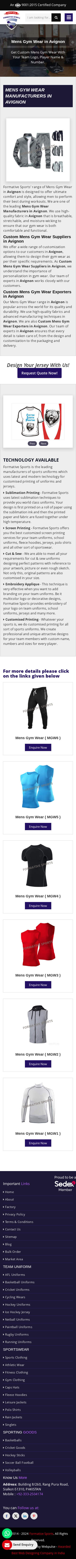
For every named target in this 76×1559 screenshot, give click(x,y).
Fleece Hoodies (15, 1395)
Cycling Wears (14, 1297)
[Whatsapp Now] (7, 1533)
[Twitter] (15, 1515)
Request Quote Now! (39, 373)
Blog (8, 1244)
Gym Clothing (14, 1380)
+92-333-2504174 (29, 1494)
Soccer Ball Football (18, 1463)
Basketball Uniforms (19, 1282)
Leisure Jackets (15, 1402)
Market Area (13, 1259)
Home (9, 1192)
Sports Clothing (15, 1357)
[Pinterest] (33, 1515)
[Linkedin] (24, 1515)
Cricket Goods (14, 1448)
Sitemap (10, 1237)
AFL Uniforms (14, 1275)
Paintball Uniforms (18, 1327)
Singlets (10, 1425)
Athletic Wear (14, 1365)
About (9, 1199)
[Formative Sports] (11, 21)
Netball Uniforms (17, 1319)
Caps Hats (11, 1387)
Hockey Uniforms (17, 1304)
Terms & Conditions (18, 1222)
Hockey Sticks (14, 1455)
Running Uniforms (17, 1342)
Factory (10, 1207)
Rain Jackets (13, 1417)
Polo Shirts (12, 1410)
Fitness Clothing (16, 1372)
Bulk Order (12, 1252)
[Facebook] (6, 1515)
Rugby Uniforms (16, 1334)
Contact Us (12, 1229)
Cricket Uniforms (16, 1290)
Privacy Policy (14, 1214)
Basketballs (12, 1440)
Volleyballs (12, 1470)
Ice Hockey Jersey (17, 1312)
